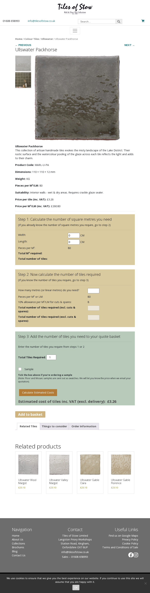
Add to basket (30, 414)
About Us (17, 539)
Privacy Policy (130, 539)
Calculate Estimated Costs (38, 392)
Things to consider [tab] (54, 426)
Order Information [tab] (84, 426)
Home (18, 39)
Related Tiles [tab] (28, 426)
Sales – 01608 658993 (75, 557)
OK (76, 587)
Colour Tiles (31, 39)
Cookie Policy (130, 543)
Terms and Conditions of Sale (120, 547)
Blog (15, 551)
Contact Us (18, 555)
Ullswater (47, 39)
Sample (29, 369)
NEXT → (129, 45)
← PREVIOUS (23, 45)
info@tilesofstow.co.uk (41, 21)
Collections (18, 543)
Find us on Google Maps (123, 535)
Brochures (18, 547)
